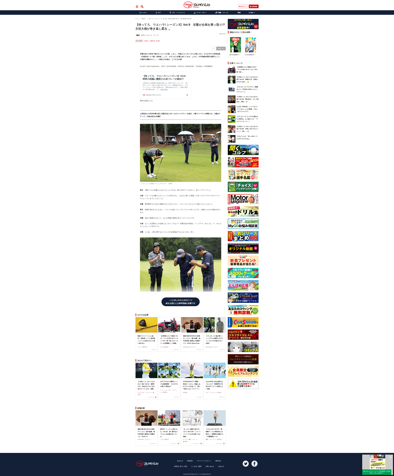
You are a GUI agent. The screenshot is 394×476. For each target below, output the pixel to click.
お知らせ (221, 466)
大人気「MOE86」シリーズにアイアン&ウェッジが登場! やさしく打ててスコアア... (247, 109)
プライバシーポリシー (204, 461)
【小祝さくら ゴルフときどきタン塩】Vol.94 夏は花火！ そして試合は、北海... (248, 99)
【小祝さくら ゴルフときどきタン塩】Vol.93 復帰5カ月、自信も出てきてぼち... (247, 79)
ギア (159, 12)
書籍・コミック (223, 12)
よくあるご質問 (196, 466)
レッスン (144, 12)
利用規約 (190, 461)
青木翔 (158, 41)
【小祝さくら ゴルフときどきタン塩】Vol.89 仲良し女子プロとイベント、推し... (247, 128)
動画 (239, 12)
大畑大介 (146, 41)
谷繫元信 (152, 41)
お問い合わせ (209, 466)
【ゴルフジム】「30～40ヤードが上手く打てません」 (247, 137)
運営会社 (218, 461)
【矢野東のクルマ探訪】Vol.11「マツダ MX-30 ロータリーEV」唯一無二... (247, 69)
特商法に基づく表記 (180, 466)
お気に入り (221, 48)
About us (180, 461)
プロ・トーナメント (178, 12)
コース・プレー (201, 12)
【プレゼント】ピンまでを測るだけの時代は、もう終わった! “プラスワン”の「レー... (247, 119)
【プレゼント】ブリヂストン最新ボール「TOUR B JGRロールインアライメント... (247, 89)
